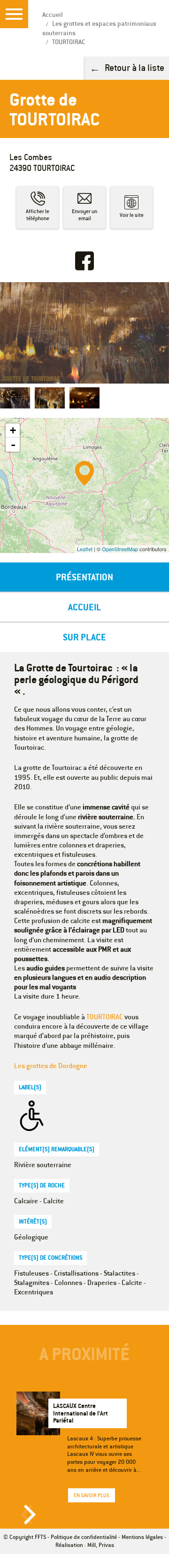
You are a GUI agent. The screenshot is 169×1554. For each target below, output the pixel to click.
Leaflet (84, 549)
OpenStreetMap (120, 549)
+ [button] (13, 430)
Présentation (84, 577)
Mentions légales (142, 1536)
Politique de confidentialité (84, 1536)
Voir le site (132, 215)
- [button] (13, 444)
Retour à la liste (134, 67)
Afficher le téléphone (37, 215)
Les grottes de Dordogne (50, 1065)
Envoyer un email (84, 215)
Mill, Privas (100, 1544)
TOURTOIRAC (104, 1016)
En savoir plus (91, 1495)
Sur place (84, 637)
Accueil (84, 607)
